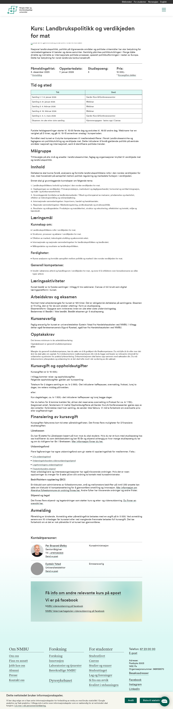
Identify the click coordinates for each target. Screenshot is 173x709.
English (163, 2)
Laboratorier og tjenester (65, 665)
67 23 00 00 (147, 649)
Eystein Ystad (53, 564)
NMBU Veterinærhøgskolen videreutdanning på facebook (74, 611)
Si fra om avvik (98, 680)
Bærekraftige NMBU (62, 670)
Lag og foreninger (100, 675)
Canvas (94, 661)
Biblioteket (127, 2)
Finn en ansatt (18, 661)
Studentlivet (97, 656)
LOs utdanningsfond (42, 457)
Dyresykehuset (60, 681)
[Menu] (164, 9)
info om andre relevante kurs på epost (86, 593)
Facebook (135, 679)
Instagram (135, 684)
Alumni (14, 670)
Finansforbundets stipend (44, 469)
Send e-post (51, 556)
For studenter (140, 2)
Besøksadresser (139, 673)
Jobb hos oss (17, 665)
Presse (13, 675)
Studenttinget (98, 670)
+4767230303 (56, 553)
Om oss (14, 656)
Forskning (55, 656)
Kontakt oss (16, 680)
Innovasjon (56, 661)
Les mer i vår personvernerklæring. (30, 706)
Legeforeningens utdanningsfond (47, 465)
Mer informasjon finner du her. (87, 441)
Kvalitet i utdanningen (104, 685)
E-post (133, 653)
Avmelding (37, 75)
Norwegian (153, 2)
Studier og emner (100, 665)
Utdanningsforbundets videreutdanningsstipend (54, 461)
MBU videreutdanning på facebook (65, 606)
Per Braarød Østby (56, 545)
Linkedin (134, 689)
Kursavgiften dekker (127, 75)
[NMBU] (24, 10)
